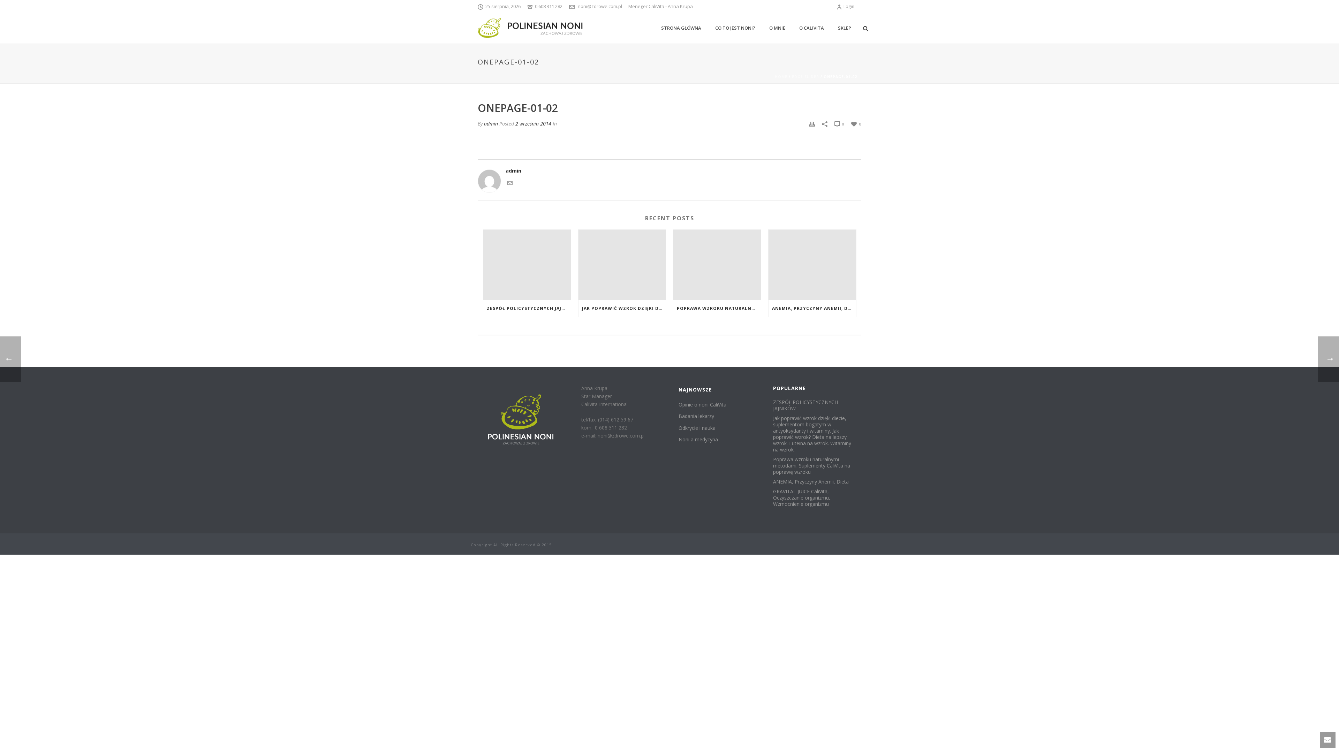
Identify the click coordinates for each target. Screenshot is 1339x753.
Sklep (844, 28)
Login (849, 6)
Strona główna (681, 28)
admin (491, 123)
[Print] (812, 124)
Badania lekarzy (696, 416)
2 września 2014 (533, 123)
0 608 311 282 (548, 6)
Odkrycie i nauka (697, 428)
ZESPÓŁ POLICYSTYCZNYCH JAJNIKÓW (529, 308)
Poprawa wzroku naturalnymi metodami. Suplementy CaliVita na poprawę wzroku (719, 308)
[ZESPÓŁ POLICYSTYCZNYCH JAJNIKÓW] (527, 265)
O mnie (777, 28)
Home (781, 76)
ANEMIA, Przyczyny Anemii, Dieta (814, 308)
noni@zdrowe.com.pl (600, 6)
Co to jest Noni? (735, 28)
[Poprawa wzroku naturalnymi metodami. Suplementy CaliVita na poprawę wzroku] (717, 265)
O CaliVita (811, 28)
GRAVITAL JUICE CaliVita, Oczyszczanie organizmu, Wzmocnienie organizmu (801, 497)
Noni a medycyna (698, 439)
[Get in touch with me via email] (510, 182)
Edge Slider (805, 76)
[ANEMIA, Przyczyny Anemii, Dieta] (812, 265)
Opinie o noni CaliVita (702, 404)
